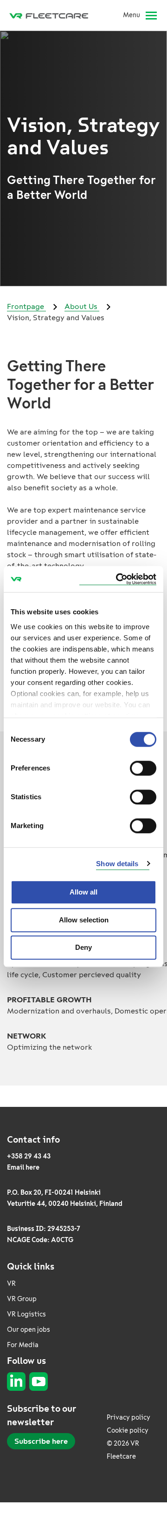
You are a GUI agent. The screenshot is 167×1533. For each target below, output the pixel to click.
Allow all (83, 892)
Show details (117, 864)
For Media (23, 1345)
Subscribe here (41, 1441)
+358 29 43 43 (29, 1156)
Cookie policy (127, 1430)
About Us (81, 306)
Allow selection (84, 920)
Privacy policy (128, 1417)
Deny (83, 947)
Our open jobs (28, 1330)
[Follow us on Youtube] (38, 1381)
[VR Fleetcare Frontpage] (52, 15)
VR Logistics (26, 1314)
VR (11, 1284)
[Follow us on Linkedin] (16, 1381)
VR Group (22, 1299)
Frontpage (26, 306)
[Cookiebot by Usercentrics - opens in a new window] (117, 579)
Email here (23, 1167)
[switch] (143, 768)
